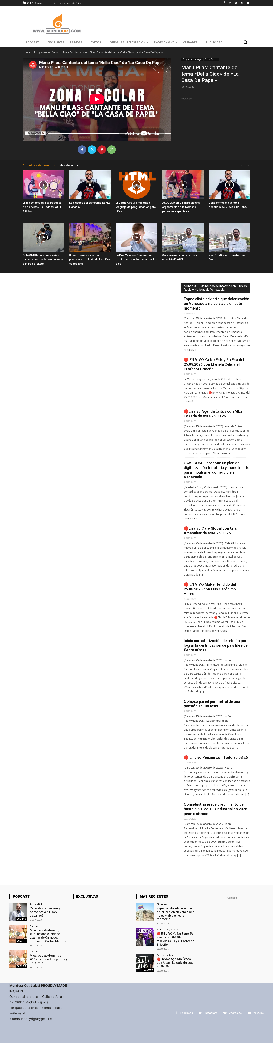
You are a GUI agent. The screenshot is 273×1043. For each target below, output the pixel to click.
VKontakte (235, 1012)
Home (26, 52)
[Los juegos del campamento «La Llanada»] (90, 184)
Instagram (211, 1012)
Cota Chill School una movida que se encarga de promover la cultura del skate (43, 259)
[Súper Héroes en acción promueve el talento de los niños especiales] (90, 237)
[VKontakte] (224, 1013)
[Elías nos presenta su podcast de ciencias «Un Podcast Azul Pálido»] (43, 184)
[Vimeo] (242, 3)
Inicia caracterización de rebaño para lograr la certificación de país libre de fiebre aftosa (216, 645)
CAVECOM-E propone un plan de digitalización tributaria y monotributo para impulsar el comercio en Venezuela (217, 470)
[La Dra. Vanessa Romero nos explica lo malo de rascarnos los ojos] (136, 237)
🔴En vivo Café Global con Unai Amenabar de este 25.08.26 (210, 530)
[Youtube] (247, 3)
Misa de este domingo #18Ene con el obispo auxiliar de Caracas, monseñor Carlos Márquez (49, 936)
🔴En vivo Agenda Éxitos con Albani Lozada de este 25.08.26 (214, 413)
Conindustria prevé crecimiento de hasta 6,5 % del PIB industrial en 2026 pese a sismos (215, 809)
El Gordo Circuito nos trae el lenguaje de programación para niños (136, 207)
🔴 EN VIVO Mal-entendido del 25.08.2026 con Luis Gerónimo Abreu (210, 589)
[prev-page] (242, 165)
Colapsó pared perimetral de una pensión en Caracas (212, 703)
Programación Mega (46, 52)
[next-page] (248, 165)
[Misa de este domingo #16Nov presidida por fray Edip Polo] (18, 959)
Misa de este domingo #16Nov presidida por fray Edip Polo (48, 959)
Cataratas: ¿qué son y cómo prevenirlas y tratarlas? (45, 912)
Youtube (258, 1012)
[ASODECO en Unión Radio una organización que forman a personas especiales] (183, 184)
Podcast (34, 926)
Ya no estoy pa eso (167, 929)
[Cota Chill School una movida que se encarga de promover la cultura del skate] (43, 237)
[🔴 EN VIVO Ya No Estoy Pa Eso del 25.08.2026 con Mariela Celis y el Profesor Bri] (145, 937)
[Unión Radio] (57, 23)
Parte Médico (37, 904)
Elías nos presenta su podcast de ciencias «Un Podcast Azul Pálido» (42, 207)
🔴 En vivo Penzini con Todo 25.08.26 (216, 757)
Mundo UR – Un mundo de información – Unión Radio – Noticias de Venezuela (215, 287)
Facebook (186, 1012)
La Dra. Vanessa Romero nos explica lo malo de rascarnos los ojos (136, 259)
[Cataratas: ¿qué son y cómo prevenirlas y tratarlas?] (18, 912)
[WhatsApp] (111, 149)
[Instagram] (230, 3)
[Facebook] (224, 3)
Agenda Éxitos (165, 955)
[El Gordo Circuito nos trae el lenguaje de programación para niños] (136, 184)
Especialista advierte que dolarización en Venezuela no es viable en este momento (216, 303)
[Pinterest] (101, 149)
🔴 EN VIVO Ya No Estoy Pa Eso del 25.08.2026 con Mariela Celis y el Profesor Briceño (214, 364)
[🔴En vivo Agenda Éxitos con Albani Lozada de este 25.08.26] (145, 962)
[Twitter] (236, 3)
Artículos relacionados (39, 165)
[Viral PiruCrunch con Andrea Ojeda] (229, 237)
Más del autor (68, 165)
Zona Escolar (70, 52)
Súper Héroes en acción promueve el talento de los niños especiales (89, 259)
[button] (245, 42)
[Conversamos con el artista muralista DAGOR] (183, 237)
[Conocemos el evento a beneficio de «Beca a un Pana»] (229, 184)
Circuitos (162, 904)
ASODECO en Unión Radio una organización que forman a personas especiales (181, 207)
